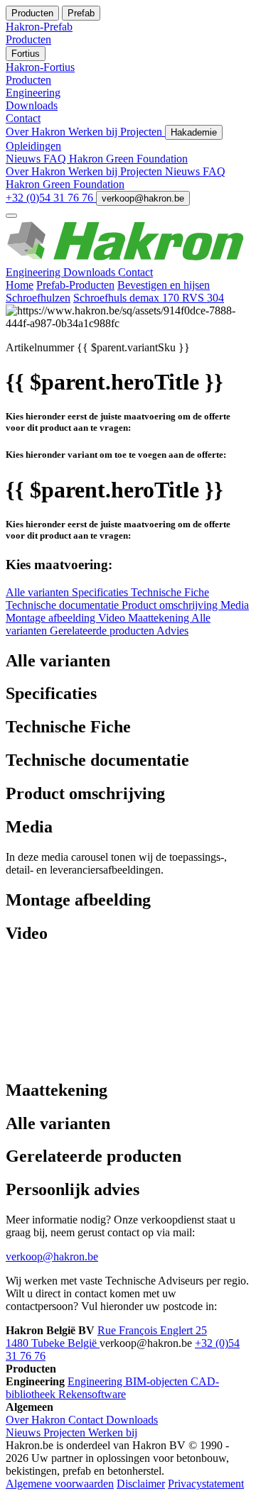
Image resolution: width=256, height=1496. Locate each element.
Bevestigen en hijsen (163, 285)
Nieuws (24, 159)
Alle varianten (39, 592)
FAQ (56, 159)
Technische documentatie (64, 605)
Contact (135, 272)
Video (113, 618)
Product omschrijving (171, 605)
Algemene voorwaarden (60, 1484)
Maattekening (159, 618)
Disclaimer (141, 1484)
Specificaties (101, 592)
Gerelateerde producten (103, 631)
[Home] (128, 259)
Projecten (142, 132)
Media (234, 605)
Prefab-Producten (75, 285)
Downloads (90, 272)
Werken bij (94, 132)
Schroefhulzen (38, 298)
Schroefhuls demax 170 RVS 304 (148, 298)
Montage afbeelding (52, 618)
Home (19, 285)
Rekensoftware (92, 1394)
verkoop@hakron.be (143, 198)
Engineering (34, 272)
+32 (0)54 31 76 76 (51, 198)
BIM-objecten (158, 1381)
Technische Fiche (170, 592)
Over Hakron (37, 132)
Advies (172, 631)
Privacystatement (206, 1484)
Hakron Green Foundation (128, 159)
